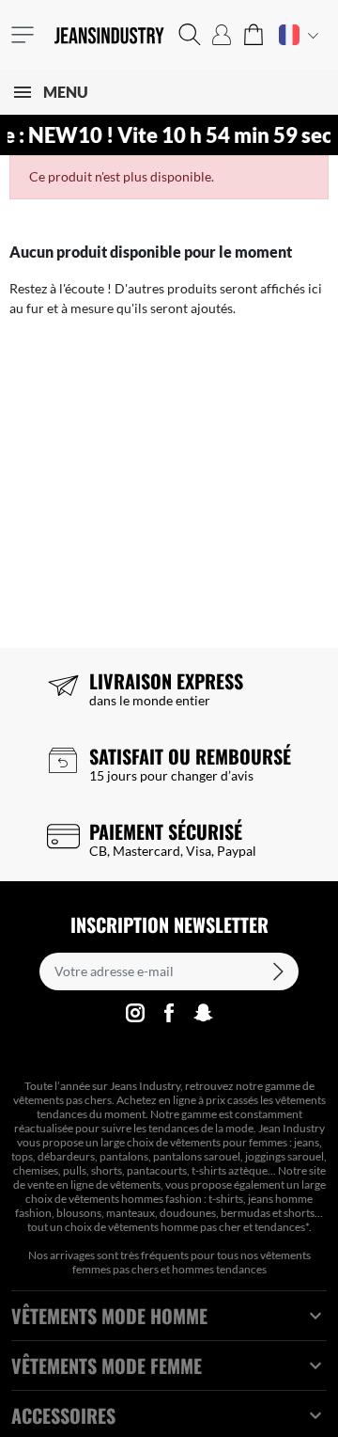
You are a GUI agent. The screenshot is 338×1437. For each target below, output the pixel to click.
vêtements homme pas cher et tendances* (208, 1227)
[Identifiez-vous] (222, 35)
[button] (190, 35)
